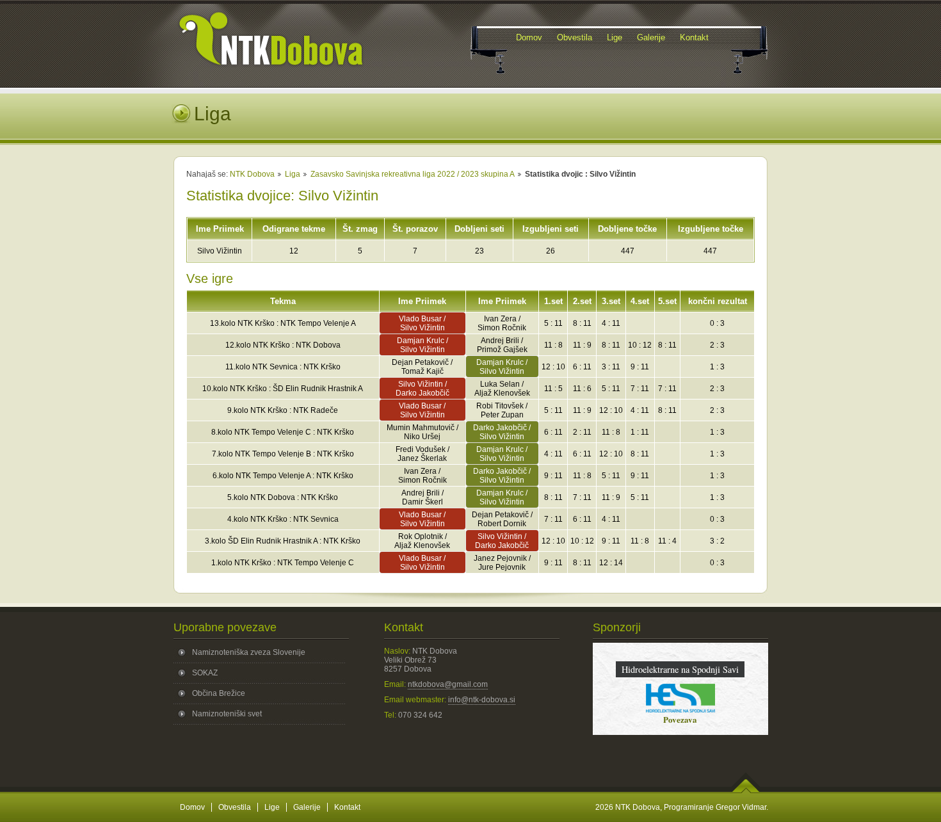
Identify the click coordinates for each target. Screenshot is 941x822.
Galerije (307, 807)
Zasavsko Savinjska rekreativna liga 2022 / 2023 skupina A (412, 174)
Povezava (680, 719)
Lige (272, 807)
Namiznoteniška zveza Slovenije (248, 652)
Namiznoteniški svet (227, 713)
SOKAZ (205, 672)
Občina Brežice (218, 693)
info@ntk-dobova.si (481, 699)
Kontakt (347, 807)
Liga (292, 174)
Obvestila (234, 807)
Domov (192, 807)
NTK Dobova (252, 174)
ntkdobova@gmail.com (448, 684)
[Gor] (746, 790)
